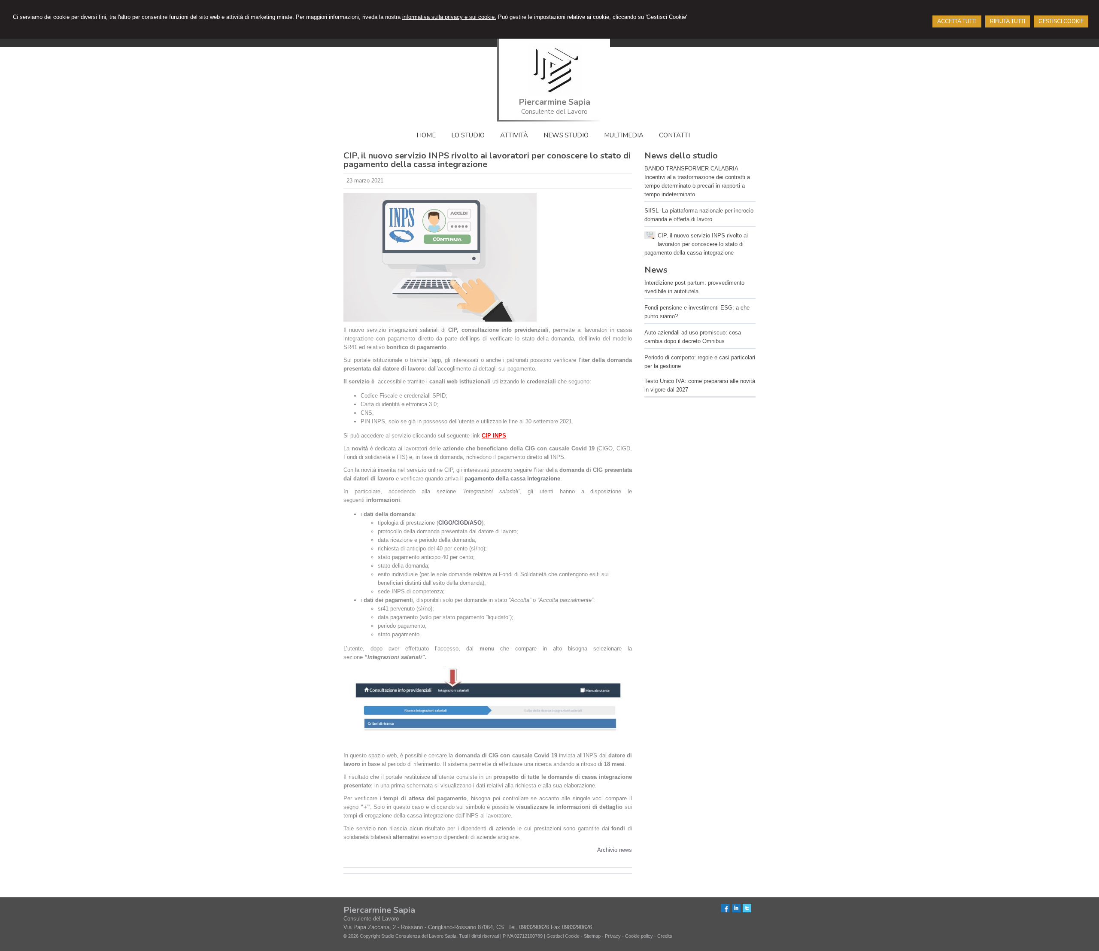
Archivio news (614, 850)
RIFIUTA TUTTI (1007, 21)
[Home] (554, 94)
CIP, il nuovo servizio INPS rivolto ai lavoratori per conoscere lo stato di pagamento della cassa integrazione (696, 244)
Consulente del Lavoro (554, 111)
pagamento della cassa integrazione (512, 478)
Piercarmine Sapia (554, 102)
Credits (664, 936)
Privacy (613, 936)
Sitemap (592, 936)
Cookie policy (639, 936)
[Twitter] (747, 910)
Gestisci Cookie (563, 936)
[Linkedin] (736, 910)
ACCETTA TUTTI (957, 21)
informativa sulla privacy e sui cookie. (449, 17)
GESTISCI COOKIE (1061, 21)
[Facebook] (725, 910)
